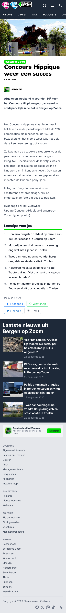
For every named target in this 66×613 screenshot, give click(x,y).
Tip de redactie (11, 517)
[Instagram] (48, 607)
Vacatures (8, 526)
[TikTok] (53, 607)
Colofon (7, 459)
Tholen (6, 577)
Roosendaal (9, 543)
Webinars (8, 505)
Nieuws (7, 14)
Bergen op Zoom (15, 62)
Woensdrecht (10, 558)
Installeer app (10, 483)
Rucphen (8, 581)
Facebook (16, 303)
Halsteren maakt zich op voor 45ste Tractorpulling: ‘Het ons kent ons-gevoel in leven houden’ (34, 272)
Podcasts (49, 14)
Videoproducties (12, 500)
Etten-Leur (8, 553)
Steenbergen (10, 572)
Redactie (17, 89)
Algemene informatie (14, 450)
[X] (42, 607)
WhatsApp (39, 303)
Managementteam (13, 469)
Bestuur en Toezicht (14, 455)
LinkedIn (15, 311)
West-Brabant (10, 591)
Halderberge (10, 567)
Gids (35, 14)
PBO (5, 464)
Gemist (22, 14)
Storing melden (11, 522)
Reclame (7, 495)
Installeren (54, 430)
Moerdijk (7, 562)
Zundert (7, 586)
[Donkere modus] (61, 607)
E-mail (35, 311)
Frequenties (9, 474)
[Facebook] (37, 607)
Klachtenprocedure (13, 531)
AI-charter (8, 478)
